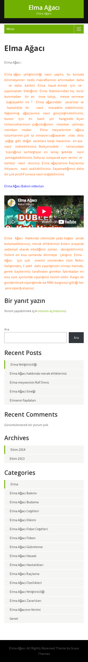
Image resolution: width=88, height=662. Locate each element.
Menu (10, 29)
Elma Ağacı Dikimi (23, 520)
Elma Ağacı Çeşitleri (24, 511)
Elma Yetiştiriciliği (23, 364)
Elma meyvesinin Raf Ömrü (29, 382)
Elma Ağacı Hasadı (23, 556)
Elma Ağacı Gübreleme (26, 547)
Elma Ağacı (44, 7)
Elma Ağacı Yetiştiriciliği (27, 591)
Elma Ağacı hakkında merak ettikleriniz (38, 373)
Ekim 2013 (17, 458)
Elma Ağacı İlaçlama (24, 574)
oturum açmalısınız (52, 311)
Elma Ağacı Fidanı (22, 538)
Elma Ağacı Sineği (22, 391)
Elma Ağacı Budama (24, 502)
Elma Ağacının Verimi (25, 609)
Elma (14, 484)
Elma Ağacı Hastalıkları (26, 565)
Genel (14, 618)
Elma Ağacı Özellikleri (26, 583)
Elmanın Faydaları (23, 400)
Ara (6, 329)
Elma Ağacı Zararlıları (25, 600)
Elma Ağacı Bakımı (23, 493)
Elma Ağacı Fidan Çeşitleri (29, 529)
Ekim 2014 (17, 449)
